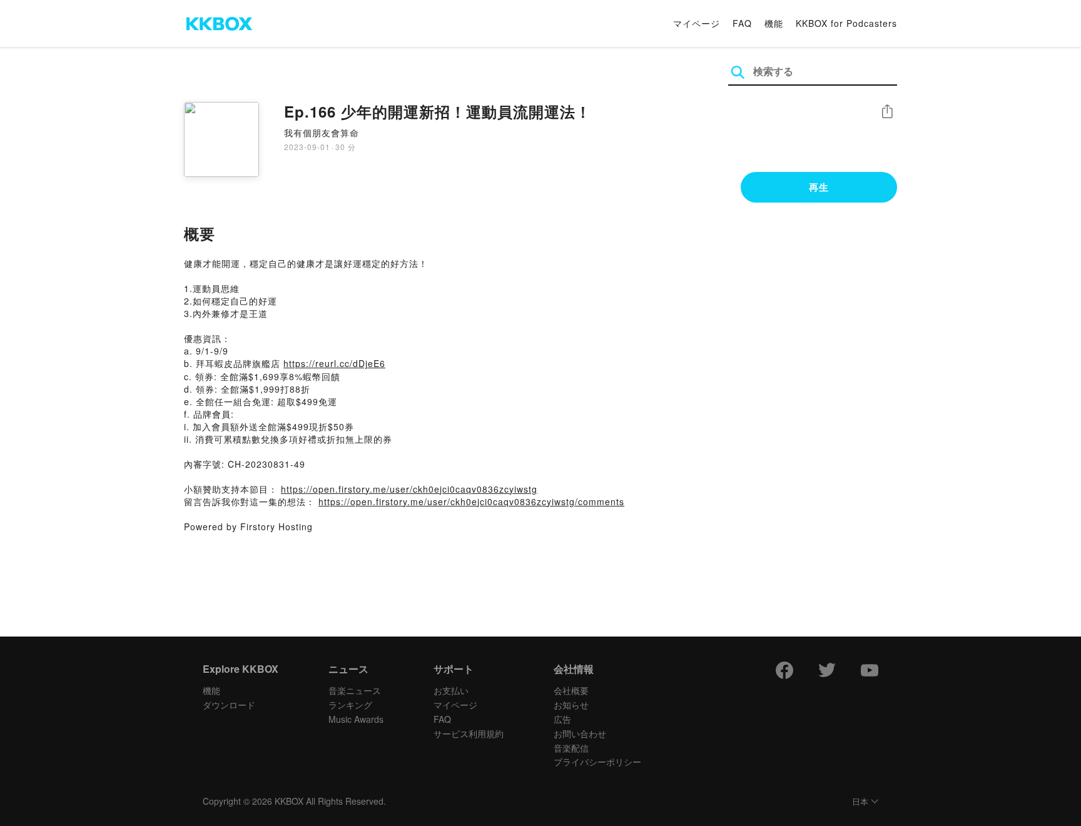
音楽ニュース (354, 690)
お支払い (451, 690)
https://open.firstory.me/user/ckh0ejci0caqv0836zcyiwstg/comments (471, 501)
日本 (860, 802)
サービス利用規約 (469, 733)
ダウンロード (229, 704)
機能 (773, 23)
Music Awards (355, 719)
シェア (887, 112)
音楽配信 (571, 748)
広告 (562, 719)
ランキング (350, 704)
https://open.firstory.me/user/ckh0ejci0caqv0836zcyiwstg (409, 489)
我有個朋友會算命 (321, 132)
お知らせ (571, 704)
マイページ (696, 23)
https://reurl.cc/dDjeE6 (334, 363)
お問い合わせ (580, 733)
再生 (819, 187)
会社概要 (571, 690)
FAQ (742, 23)
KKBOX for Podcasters (846, 23)
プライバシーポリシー (597, 761)
